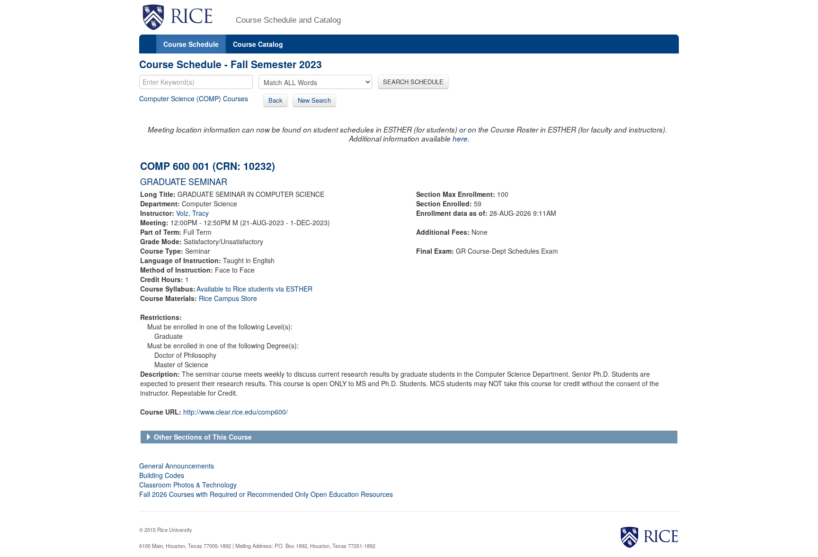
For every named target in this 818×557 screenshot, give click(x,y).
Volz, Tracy (192, 213)
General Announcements (176, 465)
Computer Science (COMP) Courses (193, 98)
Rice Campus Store (228, 298)
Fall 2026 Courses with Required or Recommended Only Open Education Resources (266, 494)
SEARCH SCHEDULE (413, 81)
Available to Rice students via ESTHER (254, 288)
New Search (314, 100)
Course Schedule (191, 44)
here (460, 138)
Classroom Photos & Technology (188, 484)
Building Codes (161, 475)
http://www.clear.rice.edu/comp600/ (235, 411)
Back (275, 100)
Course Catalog (258, 44)
